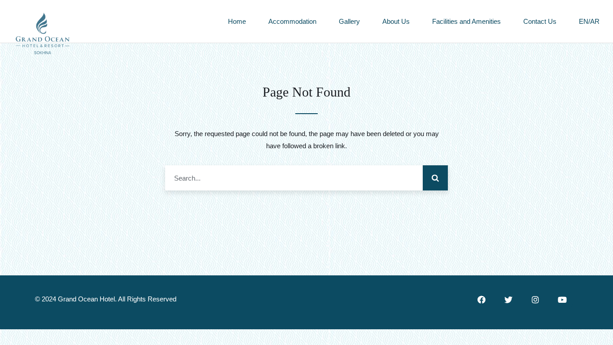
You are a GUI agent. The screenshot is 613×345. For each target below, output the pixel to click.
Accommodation (292, 21)
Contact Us (539, 21)
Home (237, 21)
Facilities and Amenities (466, 21)
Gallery (349, 21)
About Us (396, 21)
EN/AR (589, 21)
